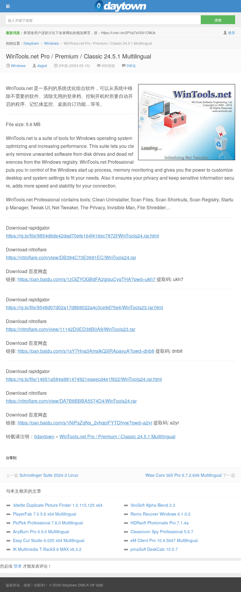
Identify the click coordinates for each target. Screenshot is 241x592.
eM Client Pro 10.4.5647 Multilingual (164, 540)
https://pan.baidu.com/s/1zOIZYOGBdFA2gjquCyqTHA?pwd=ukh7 (86, 279)
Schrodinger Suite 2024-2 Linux (48, 475)
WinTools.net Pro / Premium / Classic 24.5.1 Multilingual (78, 56)
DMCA (83, 584)
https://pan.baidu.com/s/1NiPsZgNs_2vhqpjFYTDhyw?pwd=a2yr (85, 422)
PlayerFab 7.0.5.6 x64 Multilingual (44, 514)
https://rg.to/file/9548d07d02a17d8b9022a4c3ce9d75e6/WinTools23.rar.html (84, 307)
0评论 (131, 65)
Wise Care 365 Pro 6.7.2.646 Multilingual (183, 475)
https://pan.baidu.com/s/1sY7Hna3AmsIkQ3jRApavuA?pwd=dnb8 (86, 350)
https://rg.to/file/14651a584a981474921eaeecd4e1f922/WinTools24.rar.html (84, 379)
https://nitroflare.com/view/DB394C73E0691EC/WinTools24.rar (71, 257)
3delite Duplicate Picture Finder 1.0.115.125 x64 (58, 505)
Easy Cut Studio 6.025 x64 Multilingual (48, 540)
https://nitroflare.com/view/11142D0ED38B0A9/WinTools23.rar (70, 329)
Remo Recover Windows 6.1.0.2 (160, 514)
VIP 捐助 (96, 584)
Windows (51, 43)
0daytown (120, 6)
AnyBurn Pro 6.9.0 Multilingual (41, 531)
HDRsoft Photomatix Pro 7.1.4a (159, 523)
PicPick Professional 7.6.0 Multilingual (48, 523)
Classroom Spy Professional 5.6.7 (161, 531)
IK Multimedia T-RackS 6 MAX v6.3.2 (47, 549)
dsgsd (42, 65)
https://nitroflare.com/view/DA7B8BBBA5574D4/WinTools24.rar (71, 400)
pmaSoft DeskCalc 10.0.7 (154, 549)
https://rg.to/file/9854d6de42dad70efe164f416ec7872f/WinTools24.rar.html (82, 235)
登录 (231, 32)
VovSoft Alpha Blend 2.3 (152, 505)
